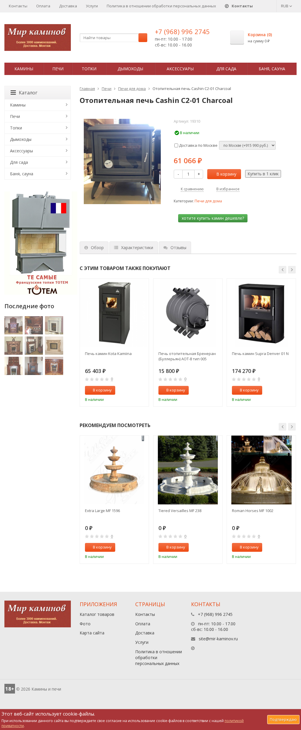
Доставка (68, 6)
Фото (85, 623)
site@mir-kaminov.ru (218, 638)
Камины (23, 68)
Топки (89, 68)
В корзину (226, 174)
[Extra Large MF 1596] (114, 470)
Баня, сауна (272, 68)
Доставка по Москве (198, 145)
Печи (57, 68)
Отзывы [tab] (178, 247)
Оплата (43, 6)
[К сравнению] (132, 390)
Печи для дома (132, 88)
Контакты (18, 6)
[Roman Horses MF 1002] (261, 470)
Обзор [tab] (97, 247)
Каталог (28, 92)
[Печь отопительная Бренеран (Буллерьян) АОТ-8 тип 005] (187, 313)
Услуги (92, 6)
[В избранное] (141, 390)
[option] (114, 342)
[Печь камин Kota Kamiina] (114, 313)
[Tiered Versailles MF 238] (187, 470)
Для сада (226, 68)
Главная (87, 88)
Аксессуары (180, 68)
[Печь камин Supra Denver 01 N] (261, 313)
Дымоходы (130, 68)
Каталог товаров (97, 614)
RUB (285, 6)
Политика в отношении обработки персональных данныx (161, 6)
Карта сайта (92, 633)
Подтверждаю (283, 719)
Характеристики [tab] (137, 247)
